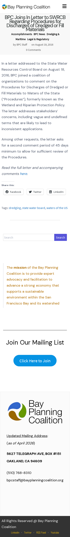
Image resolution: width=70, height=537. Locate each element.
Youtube (55, 532)
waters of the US (57, 208)
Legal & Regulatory (38, 39)
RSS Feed (41, 532)
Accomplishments (21, 34)
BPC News (39, 34)
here (23, 173)
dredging (15, 208)
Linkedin (15, 532)
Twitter (28, 532)
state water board (33, 208)
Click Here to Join (35, 360)
